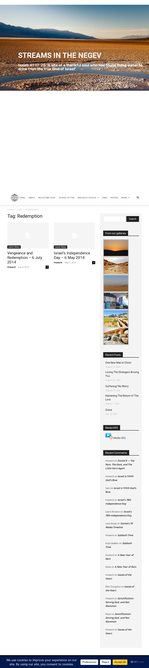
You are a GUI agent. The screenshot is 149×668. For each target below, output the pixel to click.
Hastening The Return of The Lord (122, 397)
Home (10, 209)
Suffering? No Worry (117, 386)
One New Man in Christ (118, 362)
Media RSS (119, 438)
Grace (108, 409)
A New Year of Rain (125, 566)
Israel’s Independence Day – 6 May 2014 (72, 255)
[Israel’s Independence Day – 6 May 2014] (74, 236)
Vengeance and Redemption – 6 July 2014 (24, 257)
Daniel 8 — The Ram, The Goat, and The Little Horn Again (119, 464)
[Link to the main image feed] (108, 438)
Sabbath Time (125, 535)
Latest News (14, 247)
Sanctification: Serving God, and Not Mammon (119, 602)
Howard (11, 267)
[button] (137, 197)
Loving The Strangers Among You (122, 374)
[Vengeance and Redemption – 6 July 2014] (28, 236)
